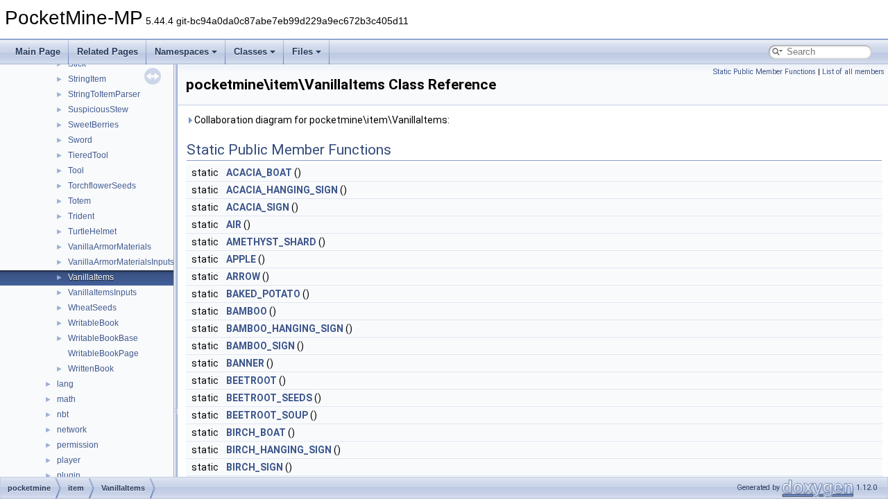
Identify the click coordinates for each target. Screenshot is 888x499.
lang (65, 384)
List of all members (853, 71)
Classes (250, 51)
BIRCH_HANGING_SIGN (279, 449)
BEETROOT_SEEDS (269, 397)
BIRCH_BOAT (256, 432)
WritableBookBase (103, 338)
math (66, 399)
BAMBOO (246, 311)
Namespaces (182, 51)
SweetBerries (93, 125)
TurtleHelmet (92, 231)
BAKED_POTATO (263, 293)
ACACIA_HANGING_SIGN (282, 189)
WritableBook (93, 323)
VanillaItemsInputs (102, 292)
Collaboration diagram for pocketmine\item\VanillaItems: (321, 119)
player (68, 460)
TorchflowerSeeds (102, 186)
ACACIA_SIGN (257, 207)
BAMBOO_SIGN (260, 345)
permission (78, 445)
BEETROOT (251, 380)
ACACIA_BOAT (259, 172)
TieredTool (88, 155)
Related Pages (107, 51)
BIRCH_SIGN (254, 467)
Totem (79, 201)
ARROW (243, 276)
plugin (68, 475)
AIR (233, 224)
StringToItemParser (104, 94)
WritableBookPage (103, 353)
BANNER (245, 363)
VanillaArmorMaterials (109, 247)
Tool (76, 170)
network (72, 430)
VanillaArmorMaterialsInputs (121, 262)
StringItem (87, 79)
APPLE (241, 259)
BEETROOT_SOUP (267, 415)
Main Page (37, 51)
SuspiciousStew (98, 109)
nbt (63, 414)
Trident (81, 216)
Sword (80, 140)
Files (302, 51)
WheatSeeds (92, 308)
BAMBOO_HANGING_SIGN (284, 328)
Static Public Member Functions (764, 71)
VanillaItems (91, 277)
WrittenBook (91, 369)
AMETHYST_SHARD (271, 241)
